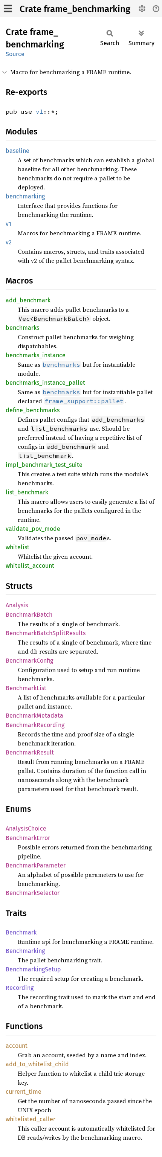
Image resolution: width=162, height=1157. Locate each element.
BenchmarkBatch (29, 614)
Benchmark (21, 932)
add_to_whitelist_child (37, 1064)
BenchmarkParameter (36, 865)
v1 (39, 111)
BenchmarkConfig (29, 660)
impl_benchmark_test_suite (44, 464)
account (17, 1045)
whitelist (17, 547)
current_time (23, 1091)
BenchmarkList (26, 688)
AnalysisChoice (26, 828)
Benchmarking (25, 950)
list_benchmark (27, 492)
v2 (9, 242)
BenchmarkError (28, 837)
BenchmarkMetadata (34, 715)
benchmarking (25, 196)
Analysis (17, 605)
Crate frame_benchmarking (75, 9)
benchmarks (22, 327)
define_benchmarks (33, 410)
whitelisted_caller (30, 1119)
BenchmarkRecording (35, 725)
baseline (17, 150)
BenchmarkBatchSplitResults (46, 633)
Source (15, 54)
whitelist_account (30, 565)
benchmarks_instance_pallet (45, 382)
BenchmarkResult (30, 752)
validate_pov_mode (33, 528)
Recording (20, 987)
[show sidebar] (7, 8)
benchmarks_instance (36, 355)
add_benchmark (28, 300)
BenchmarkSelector (33, 892)
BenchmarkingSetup (33, 969)
